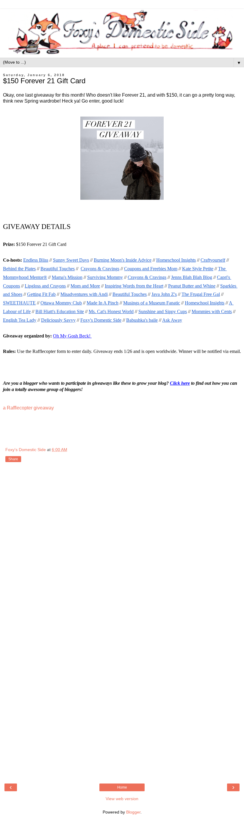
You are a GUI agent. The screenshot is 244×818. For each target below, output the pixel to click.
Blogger (133, 812)
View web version (122, 798)
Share (13, 459)
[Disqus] (122, 545)
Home (122, 787)
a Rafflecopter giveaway (28, 407)
